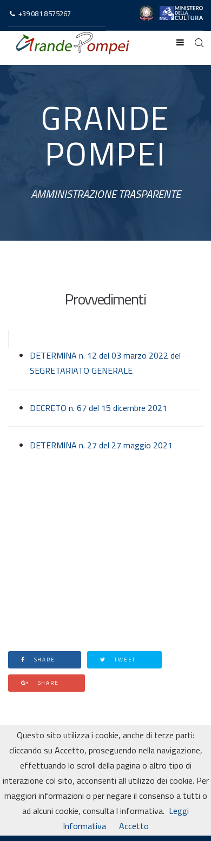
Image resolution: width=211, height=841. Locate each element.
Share (43, 659)
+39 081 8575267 (44, 13)
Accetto (134, 825)
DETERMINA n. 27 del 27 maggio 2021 (101, 445)
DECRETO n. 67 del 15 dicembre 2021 (98, 407)
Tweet (124, 659)
